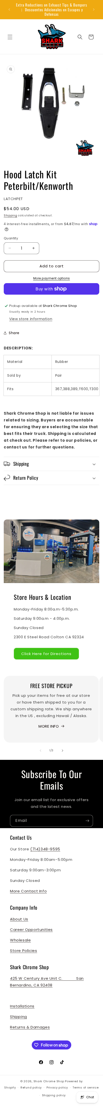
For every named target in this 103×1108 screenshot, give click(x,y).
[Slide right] (62, 750)
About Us (19, 919)
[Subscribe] (87, 821)
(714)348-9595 (45, 849)
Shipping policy (54, 1095)
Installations (22, 1006)
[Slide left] (40, 750)
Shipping (10, 215)
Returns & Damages (30, 1027)
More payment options (51, 278)
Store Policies (23, 950)
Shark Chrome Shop (49, 1081)
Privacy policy (57, 1087)
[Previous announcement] (9, 9)
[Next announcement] (93, 9)
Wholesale (20, 940)
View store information (30, 318)
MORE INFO (48, 726)
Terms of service (85, 1087)
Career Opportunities (31, 929)
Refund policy (31, 1087)
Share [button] (14, 332)
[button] (10, 37)
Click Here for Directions (46, 653)
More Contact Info (28, 891)
